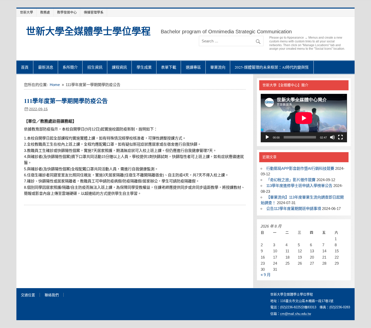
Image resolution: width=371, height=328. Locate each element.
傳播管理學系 (93, 12)
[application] (304, 118)
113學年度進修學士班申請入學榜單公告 (299, 185)
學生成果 (144, 67)
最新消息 (45, 67)
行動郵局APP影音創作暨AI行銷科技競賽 (300, 168)
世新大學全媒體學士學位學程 (88, 31)
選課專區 (193, 67)
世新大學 (26, 12)
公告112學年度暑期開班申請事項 (293, 208)
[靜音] (332, 137)
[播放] (267, 137)
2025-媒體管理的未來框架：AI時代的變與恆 (272, 67)
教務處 (45, 12)
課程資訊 (119, 67)
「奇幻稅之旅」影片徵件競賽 (290, 180)
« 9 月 (266, 274)
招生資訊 (94, 67)
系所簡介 (70, 67)
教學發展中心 (67, 12)
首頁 (25, 67)
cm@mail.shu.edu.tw (295, 314)
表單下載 (168, 67)
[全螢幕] (340, 137)
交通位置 (28, 295)
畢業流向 (217, 67)
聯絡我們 (52, 295)
